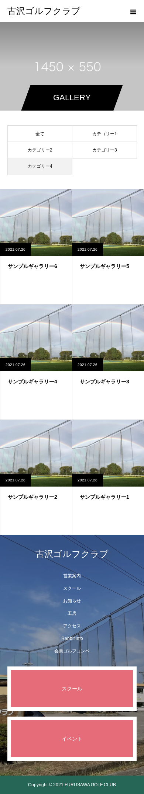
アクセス (72, 625)
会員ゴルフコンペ (72, 651)
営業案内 (72, 575)
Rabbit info (72, 638)
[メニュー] (133, 11)
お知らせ (72, 600)
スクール (72, 588)
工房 (72, 613)
